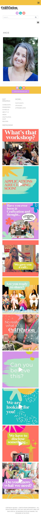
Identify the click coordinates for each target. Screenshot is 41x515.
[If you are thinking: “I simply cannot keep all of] (20, 295)
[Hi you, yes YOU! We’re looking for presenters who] (20, 407)
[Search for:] (20, 17)
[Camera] (23, 13)
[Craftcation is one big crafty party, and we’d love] (20, 184)
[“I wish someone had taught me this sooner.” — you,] (20, 481)
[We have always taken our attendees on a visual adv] (20, 444)
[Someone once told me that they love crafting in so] (20, 332)
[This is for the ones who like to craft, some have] (20, 258)
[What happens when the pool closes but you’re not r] (20, 147)
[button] (38, 2)
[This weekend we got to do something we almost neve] (20, 369)
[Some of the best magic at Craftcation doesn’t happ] (20, 221)
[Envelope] (17, 13)
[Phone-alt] (20, 13)
